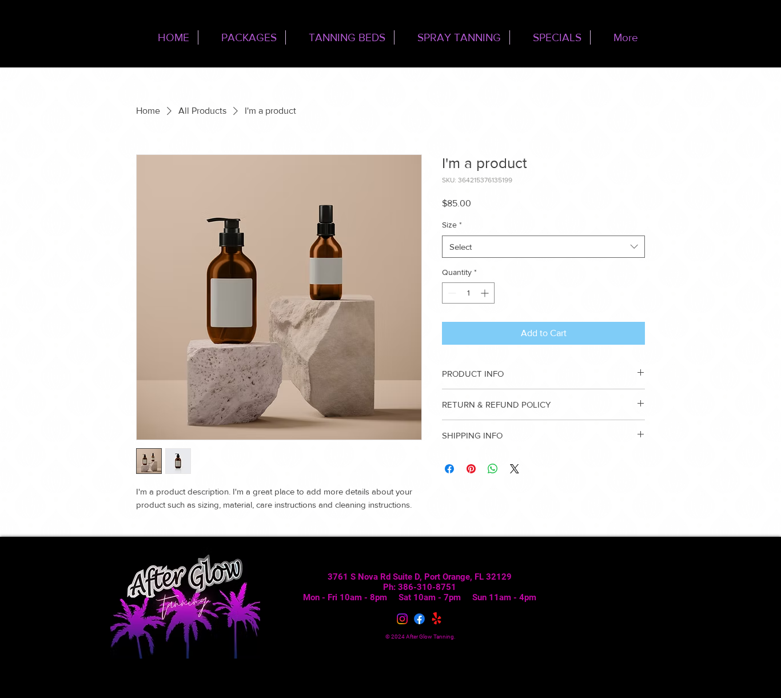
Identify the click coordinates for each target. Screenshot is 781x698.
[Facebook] (419, 619)
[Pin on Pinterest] (471, 469)
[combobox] (543, 247)
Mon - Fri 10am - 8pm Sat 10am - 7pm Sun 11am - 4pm (419, 597)
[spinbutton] (468, 293)
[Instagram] (402, 619)
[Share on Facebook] (449, 469)
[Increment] (486, 293)
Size (452, 224)
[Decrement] (451, 293)
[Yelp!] (436, 619)
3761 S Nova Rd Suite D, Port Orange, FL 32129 (420, 577)
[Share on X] (514, 469)
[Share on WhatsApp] (493, 469)
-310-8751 (434, 587)
